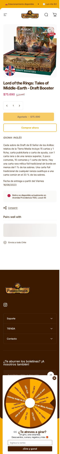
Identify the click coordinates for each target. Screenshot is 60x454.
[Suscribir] (48, 372)
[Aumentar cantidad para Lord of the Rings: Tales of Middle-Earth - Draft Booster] (19, 106)
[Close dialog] (54, 378)
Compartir (13, 208)
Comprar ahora (30, 127)
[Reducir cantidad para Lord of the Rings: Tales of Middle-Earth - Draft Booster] (7, 106)
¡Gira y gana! (30, 449)
